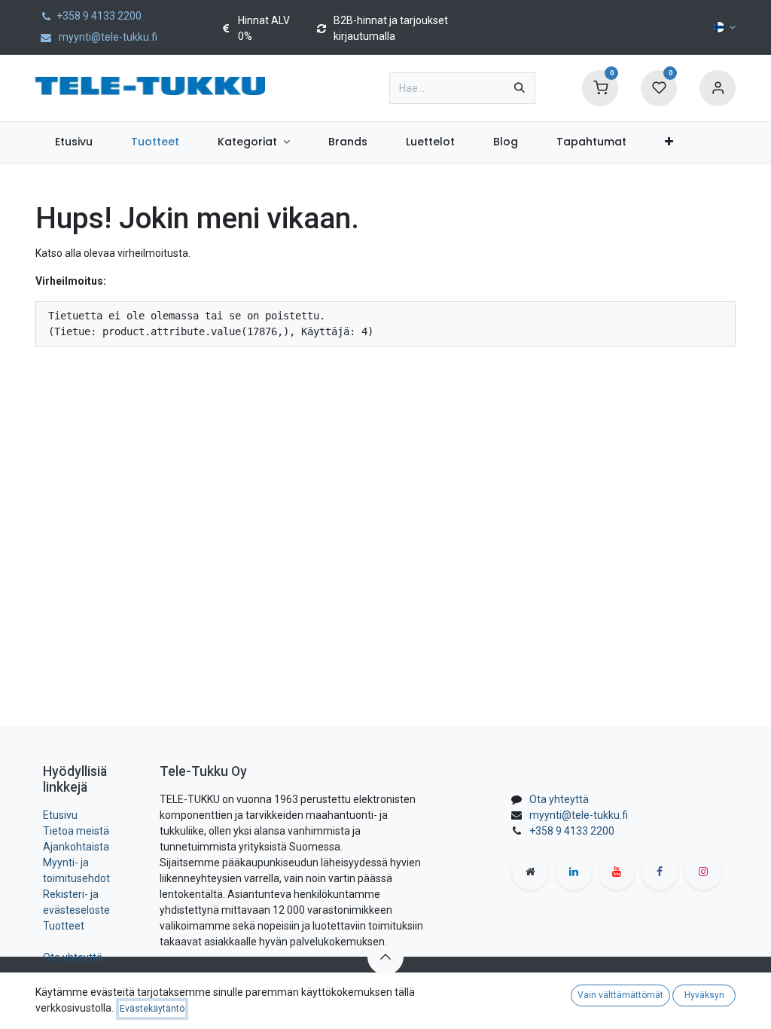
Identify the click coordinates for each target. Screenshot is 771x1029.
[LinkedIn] (574, 871)
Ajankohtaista (76, 847)
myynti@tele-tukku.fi (578, 815)
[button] (385, 957)
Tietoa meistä (76, 831)
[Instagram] (703, 871)
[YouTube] (617, 871)
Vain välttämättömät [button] (620, 995)
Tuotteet (63, 926)
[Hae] (519, 88)
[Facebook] (659, 871)
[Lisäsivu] (530, 871)
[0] (600, 87)
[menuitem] (73, 142)
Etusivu (60, 815)
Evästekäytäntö (152, 1008)
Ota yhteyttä (72, 957)
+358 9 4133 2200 (571, 831)
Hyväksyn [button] (704, 995)
